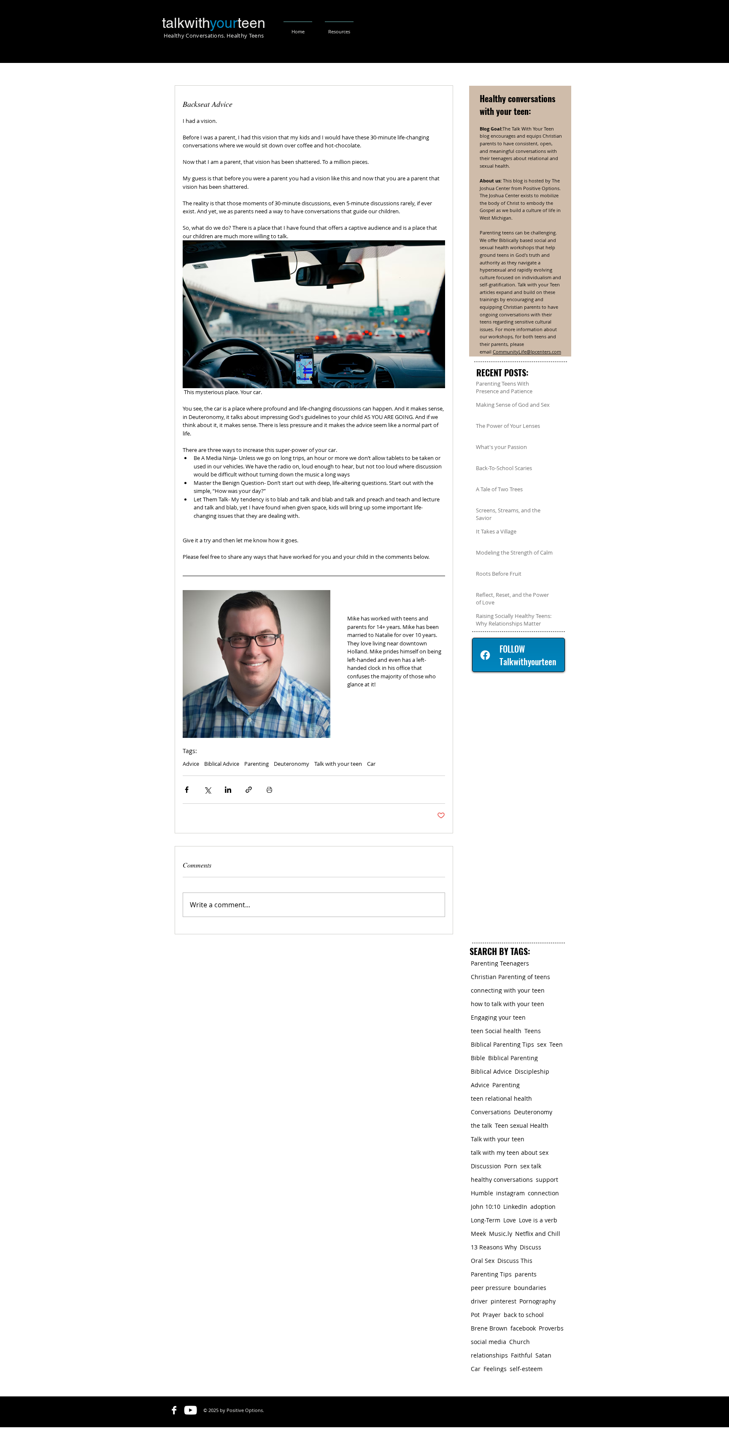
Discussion (486, 1166)
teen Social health (496, 1030)
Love (509, 1220)
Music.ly (500, 1233)
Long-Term (485, 1220)
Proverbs (551, 1328)
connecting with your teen (508, 990)
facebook (523, 1328)
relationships (489, 1355)
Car (371, 763)
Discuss (530, 1247)
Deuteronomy (291, 763)
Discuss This (514, 1260)
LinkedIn (515, 1206)
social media (488, 1341)
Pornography (537, 1301)
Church (519, 1341)
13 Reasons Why (494, 1247)
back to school (524, 1314)
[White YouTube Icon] (190, 1410)
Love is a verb (538, 1220)
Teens (532, 1030)
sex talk (530, 1166)
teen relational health (501, 1098)
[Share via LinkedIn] (228, 790)
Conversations (491, 1112)
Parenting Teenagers (500, 963)
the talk (481, 1125)
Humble (482, 1193)
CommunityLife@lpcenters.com (527, 351)
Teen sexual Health (521, 1125)
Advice (191, 763)
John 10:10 (485, 1206)
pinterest (503, 1301)
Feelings (495, 1368)
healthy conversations (502, 1179)
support (547, 1179)
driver (479, 1301)
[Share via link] (249, 790)
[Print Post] (269, 790)
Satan (543, 1355)
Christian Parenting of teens (510, 976)
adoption (543, 1206)
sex (541, 1044)
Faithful (521, 1355)
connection (543, 1193)
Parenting (256, 763)
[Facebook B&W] (174, 1410)
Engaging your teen (498, 1017)
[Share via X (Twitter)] (207, 790)
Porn (510, 1166)
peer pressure (491, 1287)
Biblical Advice (221, 763)
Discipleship (532, 1071)
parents (526, 1274)
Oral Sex (482, 1260)
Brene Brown (489, 1328)
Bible (478, 1057)
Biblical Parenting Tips (502, 1044)
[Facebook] (485, 655)
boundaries (530, 1287)
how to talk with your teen (507, 1003)
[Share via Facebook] (187, 790)
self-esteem (526, 1368)
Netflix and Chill (537, 1233)
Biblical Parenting (513, 1057)
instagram (510, 1193)
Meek (478, 1233)
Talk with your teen (338, 763)
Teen (556, 1044)
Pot (475, 1314)
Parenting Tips (491, 1274)
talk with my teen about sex (509, 1152)
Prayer (492, 1314)
